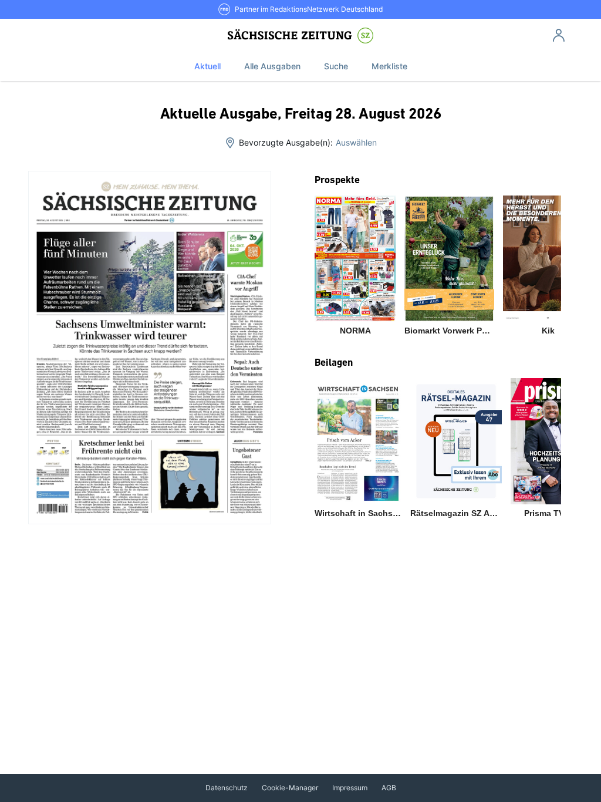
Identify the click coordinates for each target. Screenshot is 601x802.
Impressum (349, 787)
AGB (388, 787)
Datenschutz (226, 787)
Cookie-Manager (290, 787)
